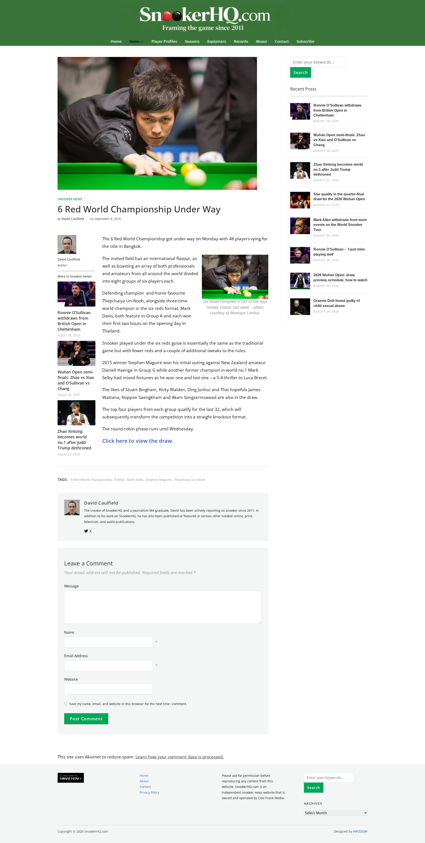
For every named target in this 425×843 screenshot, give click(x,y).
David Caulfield (73, 219)
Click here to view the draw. (138, 440)
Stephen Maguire (159, 480)
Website (71, 679)
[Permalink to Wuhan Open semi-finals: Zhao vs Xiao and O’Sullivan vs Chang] (76, 353)
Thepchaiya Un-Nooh (190, 480)
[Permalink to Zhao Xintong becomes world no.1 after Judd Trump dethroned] (76, 412)
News (134, 41)
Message (71, 586)
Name (69, 632)
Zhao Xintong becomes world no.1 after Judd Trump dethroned (74, 440)
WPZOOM (360, 831)
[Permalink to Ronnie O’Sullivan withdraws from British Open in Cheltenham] (76, 294)
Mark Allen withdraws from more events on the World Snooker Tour (340, 225)
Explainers (216, 41)
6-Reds (119, 480)
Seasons (192, 41)
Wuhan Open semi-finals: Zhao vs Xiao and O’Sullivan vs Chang (76, 380)
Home (116, 41)
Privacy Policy (149, 792)
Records (241, 41)
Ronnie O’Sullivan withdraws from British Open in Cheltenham (74, 321)
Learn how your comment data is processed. (179, 757)
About (261, 41)
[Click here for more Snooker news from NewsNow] (71, 778)
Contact (282, 41)
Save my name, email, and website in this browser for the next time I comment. (128, 704)
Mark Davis (135, 480)
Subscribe (305, 41)
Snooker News (70, 199)
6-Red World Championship (91, 480)
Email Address (76, 655)
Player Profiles (164, 41)
